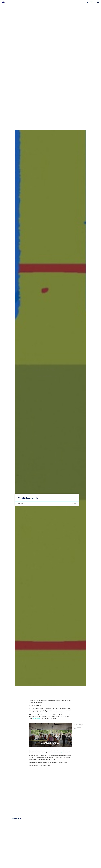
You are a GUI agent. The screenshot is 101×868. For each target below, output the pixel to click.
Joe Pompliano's (36, 718)
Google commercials (57, 752)
